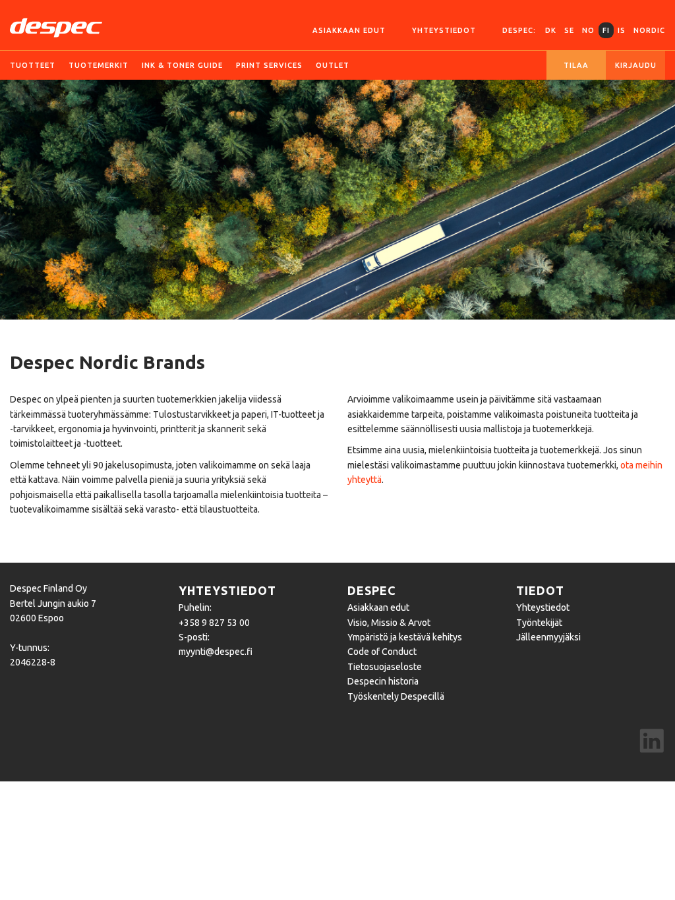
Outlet (332, 65)
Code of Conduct (382, 651)
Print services (269, 65)
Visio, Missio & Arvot (388, 622)
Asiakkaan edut (349, 30)
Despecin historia (383, 681)
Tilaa (576, 65)
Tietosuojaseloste (384, 666)
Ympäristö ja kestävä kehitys (404, 637)
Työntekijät (539, 622)
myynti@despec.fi (215, 651)
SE (569, 30)
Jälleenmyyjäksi (548, 637)
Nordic (649, 30)
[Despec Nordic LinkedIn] (652, 742)
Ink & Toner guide (182, 65)
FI (606, 30)
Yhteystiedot (444, 30)
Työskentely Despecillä (395, 696)
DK (550, 30)
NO (588, 30)
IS (622, 30)
